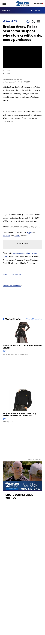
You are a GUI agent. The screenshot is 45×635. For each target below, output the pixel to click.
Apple (29, 232)
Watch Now (38, 3)
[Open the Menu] (4, 4)
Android (6, 235)
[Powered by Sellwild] (38, 459)
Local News (10, 21)
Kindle (17, 235)
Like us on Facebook (12, 285)
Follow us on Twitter (12, 274)
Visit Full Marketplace (34, 319)
